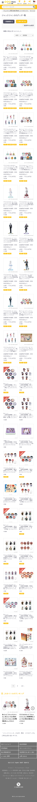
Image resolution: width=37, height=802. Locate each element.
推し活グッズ (27, 778)
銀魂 (20, 770)
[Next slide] (32, 708)
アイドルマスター (20, 768)
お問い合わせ (23, 756)
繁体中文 (26, 762)
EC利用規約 (4, 748)
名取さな (25, 773)
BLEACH (31, 773)
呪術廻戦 (32, 770)
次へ (22, 686)
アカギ (27, 768)
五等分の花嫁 (25, 770)
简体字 (21, 762)
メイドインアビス (29, 775)
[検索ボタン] (34, 7)
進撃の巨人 (7, 773)
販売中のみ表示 (29, 25)
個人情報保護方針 (6, 752)
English (17, 762)
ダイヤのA (13, 773)
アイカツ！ (11, 768)
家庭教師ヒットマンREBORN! (10, 770)
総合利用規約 (23, 744)
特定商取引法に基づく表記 (27, 752)
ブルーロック (6, 775)
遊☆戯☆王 (9, 778)
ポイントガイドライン (26, 748)
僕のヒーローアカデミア (17, 775)
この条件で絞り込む (21, 21)
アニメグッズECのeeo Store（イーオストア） (16, 10)
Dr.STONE (19, 773)
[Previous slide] (4, 708)
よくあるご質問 (5, 756)
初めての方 (11, 762)
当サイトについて (6, 744)
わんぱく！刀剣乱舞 (17, 778)
